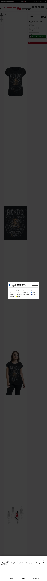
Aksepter (11, 578)
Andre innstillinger (36, 578)
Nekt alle (23, 578)
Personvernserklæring (4, 564)
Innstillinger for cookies (23, 563)
